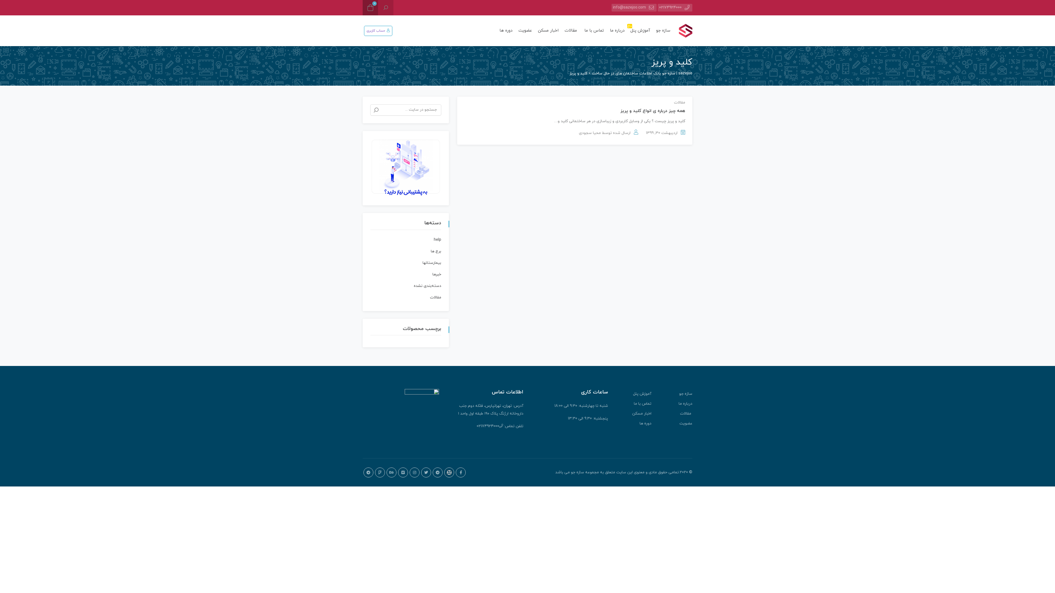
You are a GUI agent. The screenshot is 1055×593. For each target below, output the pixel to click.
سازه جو (663, 30)
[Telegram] (438, 472)
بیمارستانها (432, 262)
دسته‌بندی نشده (427, 286)
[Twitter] (426, 472)
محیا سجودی (590, 133)
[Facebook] (461, 472)
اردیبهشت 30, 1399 (662, 133)
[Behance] (391, 472)
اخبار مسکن (548, 30)
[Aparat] (449, 472)
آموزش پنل (639, 28)
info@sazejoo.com (629, 7)
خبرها (436, 274)
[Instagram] (415, 472)
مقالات (571, 30)
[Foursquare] (380, 472)
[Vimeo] (403, 472)
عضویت (525, 30)
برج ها (436, 251)
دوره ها (505, 30)
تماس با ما (594, 30)
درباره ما (617, 30)
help (437, 239)
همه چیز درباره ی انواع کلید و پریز (652, 111)
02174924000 (670, 7)
